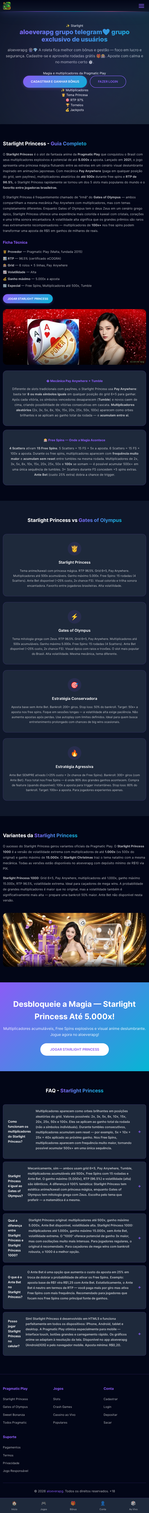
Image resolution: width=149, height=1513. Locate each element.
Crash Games (62, 1407)
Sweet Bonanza (14, 1415)
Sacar (108, 1422)
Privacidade (11, 1463)
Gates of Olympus (15, 1407)
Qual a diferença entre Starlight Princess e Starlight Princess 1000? (70, 1237)
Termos (8, 1455)
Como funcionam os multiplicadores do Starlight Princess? (70, 1129)
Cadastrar (111, 1399)
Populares (60, 1422)
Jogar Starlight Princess (28, 298)
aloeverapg (55, 1491)
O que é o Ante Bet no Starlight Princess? (70, 1285)
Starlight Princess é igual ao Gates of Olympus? (70, 1184)
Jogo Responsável (15, 1471)
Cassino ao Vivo (64, 1415)
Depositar (110, 1415)
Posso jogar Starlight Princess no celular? (67, 1332)
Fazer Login (108, 81)
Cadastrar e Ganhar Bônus (55, 81)
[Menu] (141, 6)
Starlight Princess (15, 1399)
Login (107, 1407)
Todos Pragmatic (15, 1422)
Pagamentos (12, 1447)
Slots (56, 1399)
